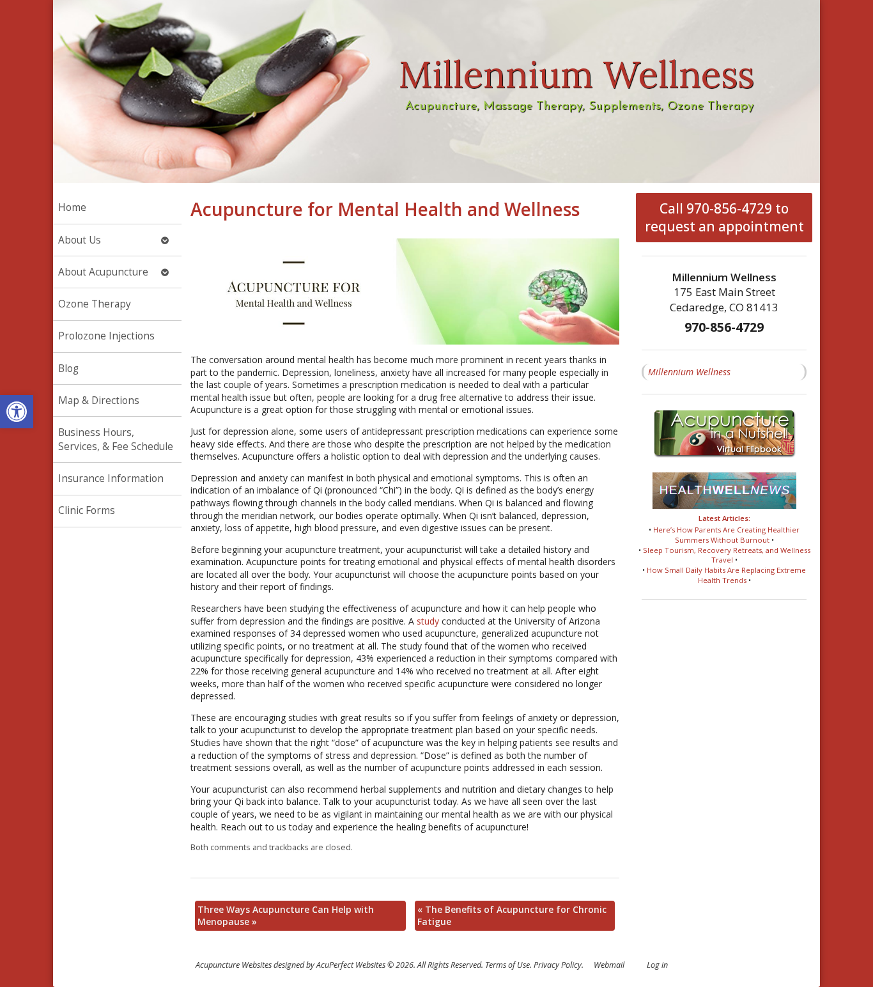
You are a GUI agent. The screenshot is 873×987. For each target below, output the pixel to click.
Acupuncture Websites (234, 965)
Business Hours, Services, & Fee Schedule (115, 439)
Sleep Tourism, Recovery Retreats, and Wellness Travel (726, 555)
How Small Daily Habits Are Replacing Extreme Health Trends (726, 575)
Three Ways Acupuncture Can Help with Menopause (285, 915)
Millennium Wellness (689, 372)
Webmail (609, 965)
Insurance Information (111, 478)
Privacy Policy (558, 965)
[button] (16, 411)
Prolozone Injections (106, 336)
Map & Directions (98, 400)
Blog (68, 368)
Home (72, 207)
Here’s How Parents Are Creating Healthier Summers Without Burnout (726, 535)
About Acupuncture (103, 272)
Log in (657, 965)
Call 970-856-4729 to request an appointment (724, 217)
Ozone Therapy (94, 304)
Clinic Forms (86, 510)
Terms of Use (507, 965)
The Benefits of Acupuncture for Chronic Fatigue (511, 915)
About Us (79, 240)
